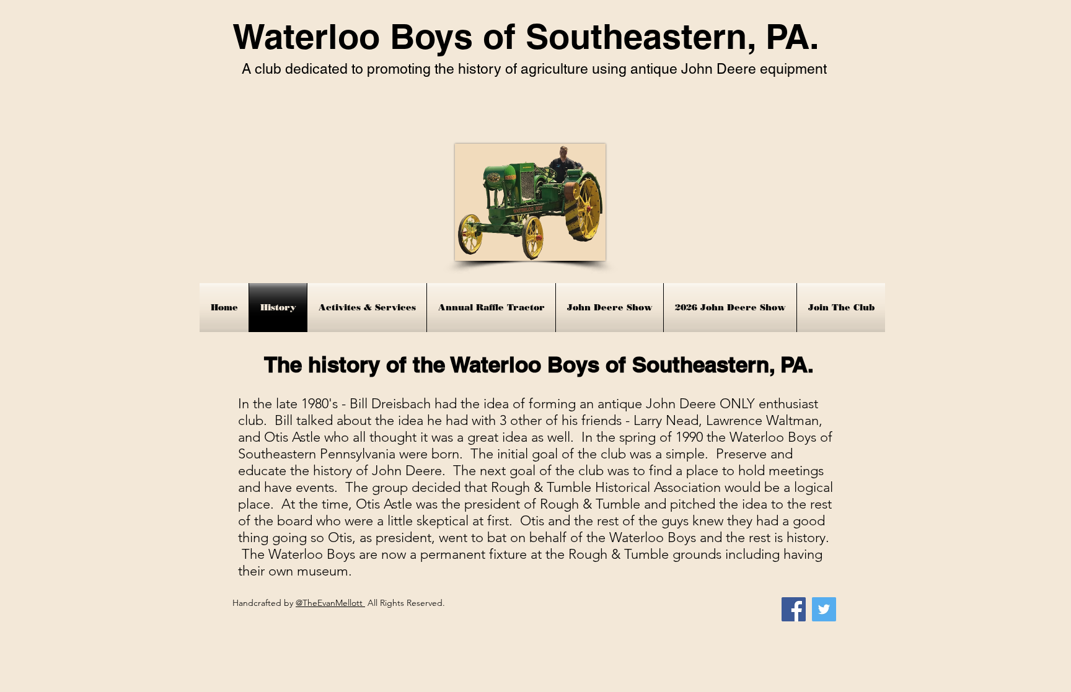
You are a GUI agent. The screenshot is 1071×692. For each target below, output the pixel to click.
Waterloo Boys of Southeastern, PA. (525, 36)
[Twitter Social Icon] (824, 609)
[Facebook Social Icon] (794, 609)
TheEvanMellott (333, 602)
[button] (366, 307)
